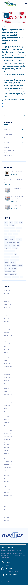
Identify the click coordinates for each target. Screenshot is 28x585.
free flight (7, 248)
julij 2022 (6, 408)
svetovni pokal (12, 268)
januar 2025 (7, 329)
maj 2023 (6, 385)
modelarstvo (15, 256)
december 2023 (8, 366)
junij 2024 (6, 349)
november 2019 (8, 495)
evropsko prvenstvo (10, 242)
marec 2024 (7, 357)
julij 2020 (6, 475)
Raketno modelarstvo (9, 155)
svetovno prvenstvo (10, 271)
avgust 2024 (7, 343)
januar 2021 (7, 458)
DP (6, 233)
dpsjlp (6, 236)
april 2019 (6, 514)
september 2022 (8, 402)
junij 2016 (6, 517)
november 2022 (8, 397)
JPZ (5, 137)
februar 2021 (7, 456)
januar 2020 (7, 489)
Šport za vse (5, 106)
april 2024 (6, 355)
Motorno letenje (8, 145)
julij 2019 (6, 506)
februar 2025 (7, 326)
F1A (18, 242)
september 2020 (8, 470)
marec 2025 (7, 324)
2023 (16, 222)
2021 (6, 222)
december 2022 (8, 394)
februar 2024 (7, 360)
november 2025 (8, 312)
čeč (21, 277)
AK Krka (12, 225)
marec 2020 (7, 484)
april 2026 (6, 298)
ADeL (6, 225)
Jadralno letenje (8, 134)
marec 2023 (7, 388)
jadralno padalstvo (9, 251)
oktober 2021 (7, 433)
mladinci (7, 256)
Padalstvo (6, 147)
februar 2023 (7, 391)
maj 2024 (6, 352)
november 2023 (8, 369)
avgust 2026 (7, 290)
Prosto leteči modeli (9, 150)
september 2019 (8, 500)
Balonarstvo (7, 129)
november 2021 (8, 430)
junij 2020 (6, 478)
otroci (6, 259)
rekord (14, 265)
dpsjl (10, 233)
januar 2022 (7, 425)
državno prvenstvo (9, 239)
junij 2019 (6, 509)
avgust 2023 (7, 377)
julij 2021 (6, 442)
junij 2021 (6, 444)
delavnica (12, 231)
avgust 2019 (7, 503)
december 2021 (8, 427)
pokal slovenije (14, 259)
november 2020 (8, 464)
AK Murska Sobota (9, 228)
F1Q (18, 245)
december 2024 (8, 332)
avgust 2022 (7, 405)
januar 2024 (7, 363)
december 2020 (8, 461)
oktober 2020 (7, 467)
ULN (5, 158)
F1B (6, 245)
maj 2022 (6, 413)
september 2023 (8, 374)
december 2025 (8, 310)
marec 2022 (7, 419)
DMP (18, 231)
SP (5, 268)
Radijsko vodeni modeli (10, 152)
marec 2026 (7, 301)
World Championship (10, 274)
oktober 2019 (7, 498)
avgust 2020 (7, 472)
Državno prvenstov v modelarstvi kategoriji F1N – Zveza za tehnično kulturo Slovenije (13, 181)
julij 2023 (6, 380)
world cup (7, 277)
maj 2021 (6, 447)
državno (13, 236)
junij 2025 (6, 318)
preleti (6, 262)
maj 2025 (6, 321)
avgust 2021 (7, 439)
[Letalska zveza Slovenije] (9, 3)
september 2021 (8, 436)
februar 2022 (7, 422)
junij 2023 (6, 383)
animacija (19, 228)
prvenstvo (7, 265)
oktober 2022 (7, 399)
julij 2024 (6, 346)
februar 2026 (7, 304)
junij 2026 (6, 293)
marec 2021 (7, 453)
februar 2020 (7, 486)
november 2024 (8, 335)
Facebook (6, 132)
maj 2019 (6, 512)
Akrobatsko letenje (8, 126)
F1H (14, 245)
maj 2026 (6, 296)
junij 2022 (6, 411)
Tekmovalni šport (6, 103)
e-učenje (19, 239)
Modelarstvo (7, 142)
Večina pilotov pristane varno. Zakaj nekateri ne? (17, 198)
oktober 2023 (7, 371)
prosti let (13, 262)
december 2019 (8, 492)
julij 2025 (6, 315)
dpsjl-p (15, 233)
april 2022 (6, 416)
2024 (20, 222)
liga (16, 254)
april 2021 (6, 450)
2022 (11, 222)
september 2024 (8, 341)
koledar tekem (8, 254)
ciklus (6, 231)
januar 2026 (7, 307)
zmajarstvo (15, 277)
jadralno (15, 248)
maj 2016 (6, 520)
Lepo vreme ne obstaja (17, 188)
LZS (4, 26)
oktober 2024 (7, 338)
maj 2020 (6, 481)
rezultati (20, 265)
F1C (10, 245)
